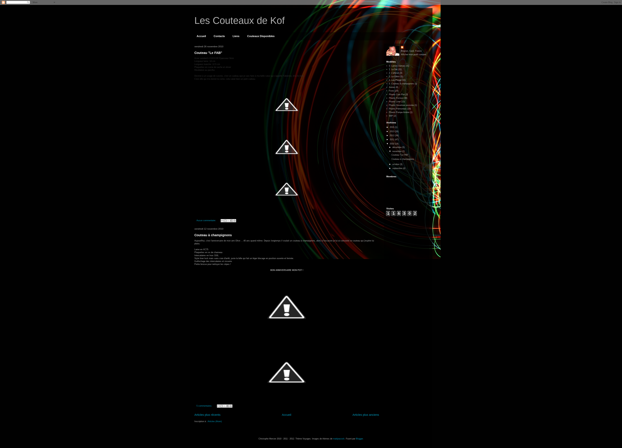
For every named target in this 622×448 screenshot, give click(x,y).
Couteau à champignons (213, 235)
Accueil (201, 36)
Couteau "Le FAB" (208, 53)
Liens (236, 36)
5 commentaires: (204, 406)
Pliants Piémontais (398, 109)
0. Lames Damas (397, 66)
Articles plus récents (207, 414)
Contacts (219, 36)
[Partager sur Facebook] (231, 220)
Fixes (391, 91)
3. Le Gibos (394, 76)
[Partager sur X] (228, 220)
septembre (397, 168)
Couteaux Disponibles (261, 36)
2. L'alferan (394, 73)
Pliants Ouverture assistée (401, 105)
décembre (397, 147)
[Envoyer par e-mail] (222, 220)
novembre (397, 151)
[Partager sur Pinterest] (234, 220)
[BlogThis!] (225, 220)
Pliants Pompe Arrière (399, 112)
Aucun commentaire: (206, 220)
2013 (392, 131)
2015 (392, 127)
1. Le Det (393, 69)
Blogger (359, 438)
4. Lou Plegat (395, 80)
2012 (392, 135)
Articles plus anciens (365, 414)
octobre (396, 164)
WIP (391, 116)
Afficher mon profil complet (413, 54)
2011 (392, 139)
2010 (392, 143)
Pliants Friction (396, 98)
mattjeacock (339, 438)
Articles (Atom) (215, 421)
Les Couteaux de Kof (239, 20)
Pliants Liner (395, 101)
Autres (392, 87)
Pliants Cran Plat (397, 94)
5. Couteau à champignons (401, 83)
